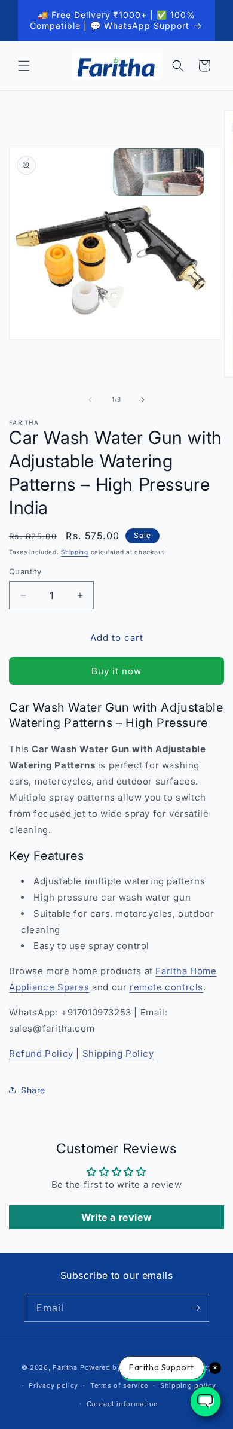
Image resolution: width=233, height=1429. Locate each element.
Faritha (65, 1367)
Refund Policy (41, 1053)
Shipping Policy (118, 1053)
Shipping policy (188, 1385)
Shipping (74, 551)
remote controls (166, 987)
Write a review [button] (116, 1217)
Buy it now (116, 671)
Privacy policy (53, 1385)
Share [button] (33, 1090)
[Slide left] (90, 400)
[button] (24, 66)
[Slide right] (143, 400)
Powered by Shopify (115, 1367)
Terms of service (119, 1385)
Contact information (122, 1404)
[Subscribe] (195, 1308)
